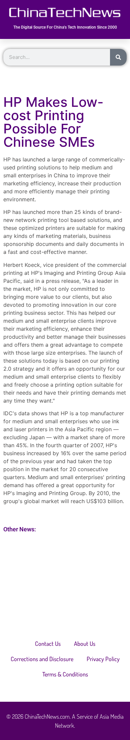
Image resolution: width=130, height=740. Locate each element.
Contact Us (48, 643)
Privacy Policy (103, 658)
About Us (84, 643)
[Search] (118, 57)
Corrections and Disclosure (42, 658)
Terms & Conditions (65, 674)
